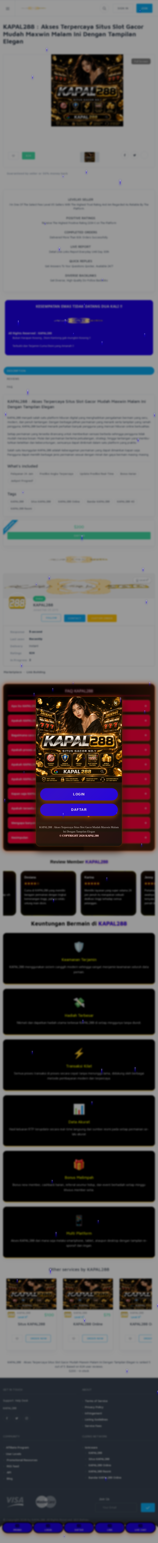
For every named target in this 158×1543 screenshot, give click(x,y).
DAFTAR (79, 809)
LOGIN (79, 794)
